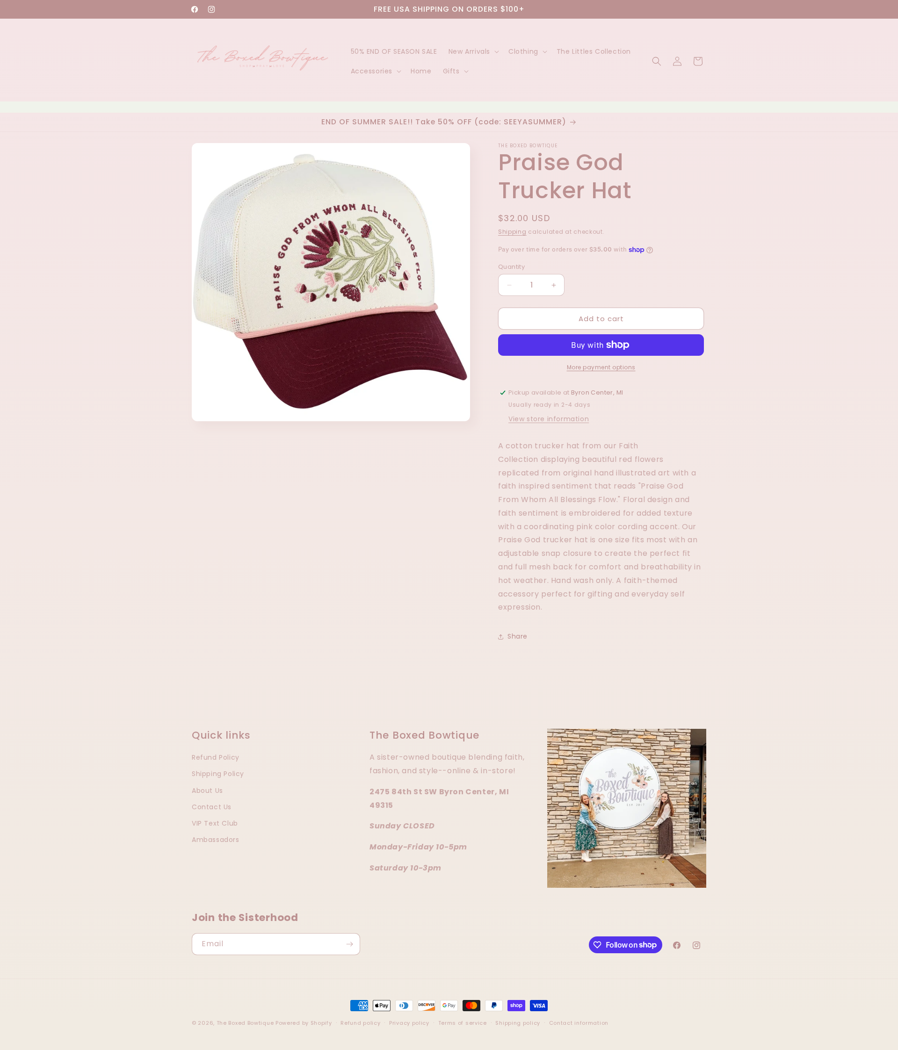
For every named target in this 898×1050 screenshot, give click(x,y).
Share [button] (517, 636)
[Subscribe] (349, 944)
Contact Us (212, 806)
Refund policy (360, 1022)
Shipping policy (517, 1022)
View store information (548, 419)
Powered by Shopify (303, 1023)
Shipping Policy (218, 773)
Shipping (512, 232)
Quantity (511, 266)
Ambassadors (215, 839)
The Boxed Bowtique (245, 1023)
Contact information (578, 1022)
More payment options (601, 367)
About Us (207, 790)
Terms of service (462, 1022)
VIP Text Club (215, 822)
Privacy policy (409, 1022)
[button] (473, 51)
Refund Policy (215, 757)
